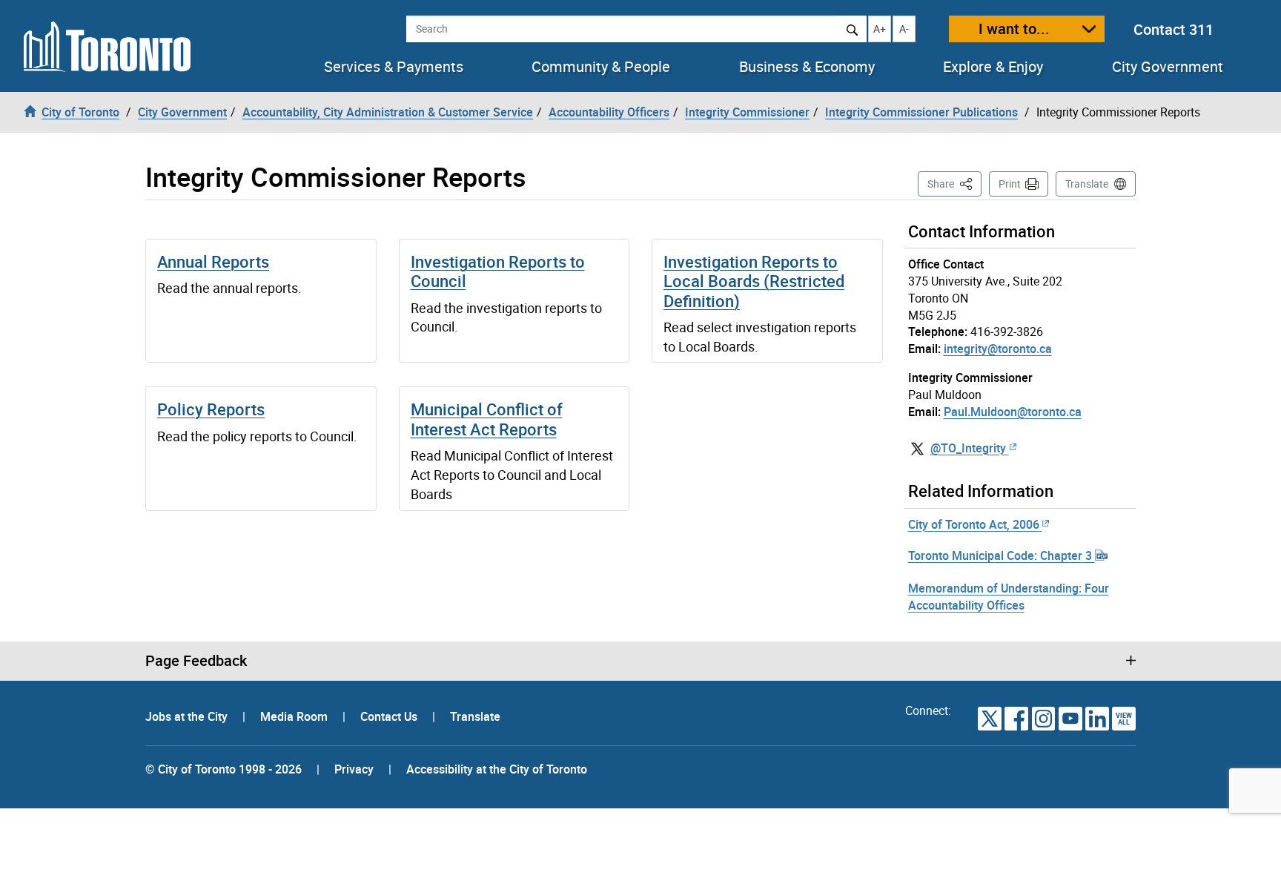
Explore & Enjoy (993, 67)
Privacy (354, 769)
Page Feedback (196, 661)
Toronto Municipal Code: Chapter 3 (1001, 555)
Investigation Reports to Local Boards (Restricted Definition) (753, 281)
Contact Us (390, 716)
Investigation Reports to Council (498, 271)
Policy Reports (211, 409)
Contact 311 (1173, 29)
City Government (1167, 67)
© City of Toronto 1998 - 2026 (223, 769)
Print (1010, 184)
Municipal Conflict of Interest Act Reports (487, 418)
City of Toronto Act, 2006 (973, 524)
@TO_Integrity (968, 448)
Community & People (601, 67)
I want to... (1014, 29)
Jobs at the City (188, 716)
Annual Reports (213, 261)
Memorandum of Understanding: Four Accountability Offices (1008, 596)
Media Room (295, 716)
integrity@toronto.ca (998, 348)
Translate (1086, 184)
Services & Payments (393, 67)
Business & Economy (807, 67)
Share (954, 183)
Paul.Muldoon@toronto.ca (1013, 411)
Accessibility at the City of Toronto (496, 769)
